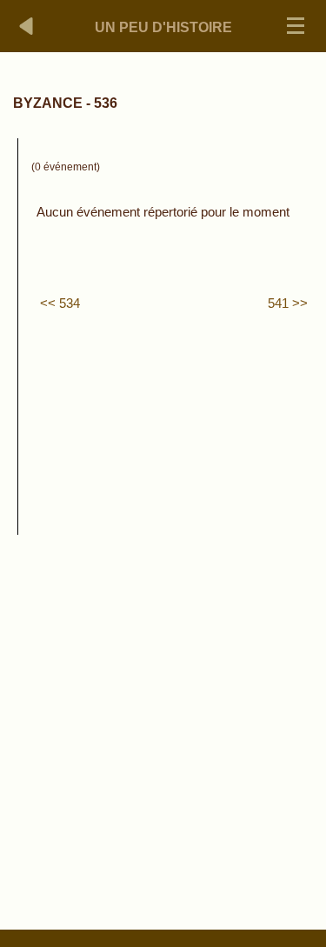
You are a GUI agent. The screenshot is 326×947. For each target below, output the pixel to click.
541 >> (288, 303)
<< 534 (60, 303)
